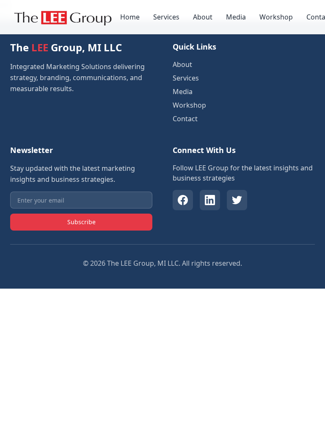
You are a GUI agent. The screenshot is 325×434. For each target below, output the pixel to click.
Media (236, 17)
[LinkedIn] (210, 200)
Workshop (276, 17)
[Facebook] (183, 200)
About (202, 17)
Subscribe (81, 222)
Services (166, 17)
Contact (185, 118)
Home (130, 17)
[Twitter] (237, 200)
